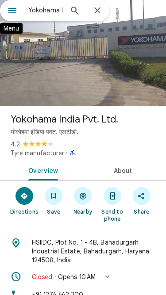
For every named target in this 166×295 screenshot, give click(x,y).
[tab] (41, 169)
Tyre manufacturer (37, 153)
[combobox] (45, 10)
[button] (83, 277)
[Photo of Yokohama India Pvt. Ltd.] (83, 53)
